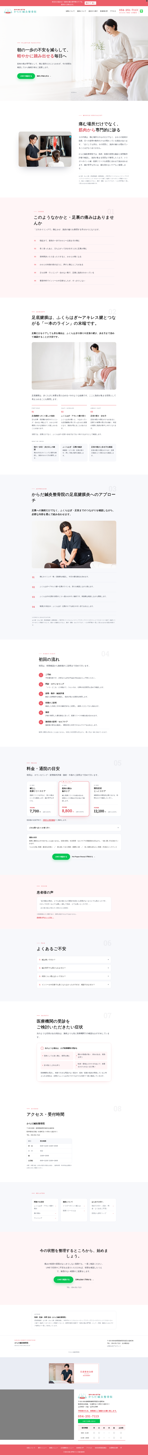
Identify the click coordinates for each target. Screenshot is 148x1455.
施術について (81, 11)
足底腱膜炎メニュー (67, 1448)
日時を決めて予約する (84, 1280)
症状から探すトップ (103, 1213)
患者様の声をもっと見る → (45, 917)
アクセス (113, 11)
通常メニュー (42, 1448)
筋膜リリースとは (74, 1210)
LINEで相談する (26, 76)
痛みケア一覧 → (90, 3)
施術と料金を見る (44, 76)
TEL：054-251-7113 (33, 1135)
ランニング (45, 1218)
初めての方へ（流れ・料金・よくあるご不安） (103, 1207)
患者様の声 (104, 11)
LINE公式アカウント (114, 1346)
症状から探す (93, 11)
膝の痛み (45, 1213)
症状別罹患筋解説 (100, 1448)
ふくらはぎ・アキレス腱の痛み (45, 1207)
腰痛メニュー (53, 1448)
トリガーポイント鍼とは (74, 1206)
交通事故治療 (113, 1448)
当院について (70, 11)
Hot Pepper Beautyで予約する (83, 857)
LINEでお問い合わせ (89, 1421)
